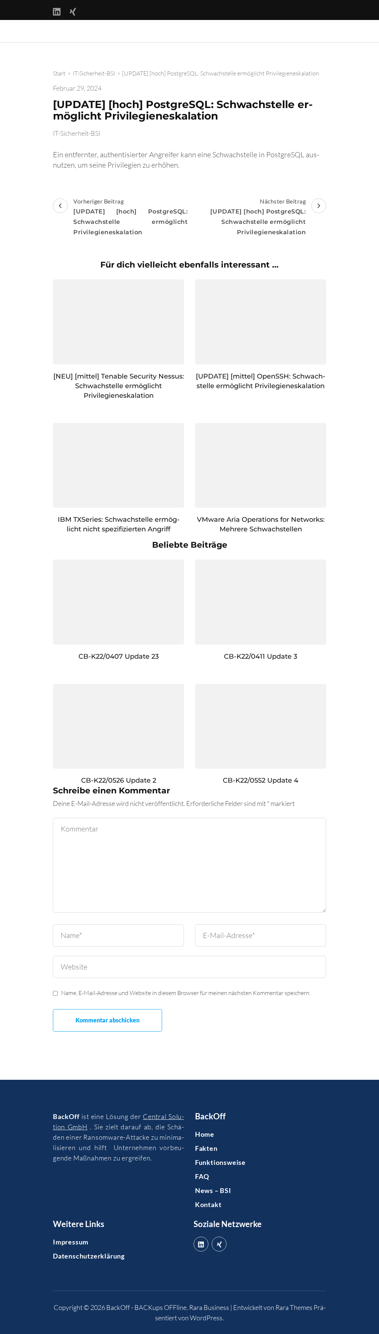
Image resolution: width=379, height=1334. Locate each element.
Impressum (70, 1242)
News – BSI (213, 1190)
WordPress (206, 1318)
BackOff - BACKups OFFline (146, 1307)
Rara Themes (293, 1307)
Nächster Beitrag (258, 217)
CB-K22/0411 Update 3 (260, 656)
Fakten (206, 1148)
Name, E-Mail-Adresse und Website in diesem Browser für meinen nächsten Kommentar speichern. (186, 993)
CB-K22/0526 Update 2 (118, 780)
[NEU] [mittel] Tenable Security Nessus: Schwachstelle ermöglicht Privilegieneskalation (118, 386)
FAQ (202, 1176)
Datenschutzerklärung (89, 1256)
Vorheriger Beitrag (130, 217)
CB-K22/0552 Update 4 (260, 780)
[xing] (219, 1244)
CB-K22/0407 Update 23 (118, 656)
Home (204, 1134)
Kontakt (208, 1204)
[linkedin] (201, 1244)
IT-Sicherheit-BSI (76, 133)
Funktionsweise (220, 1162)
